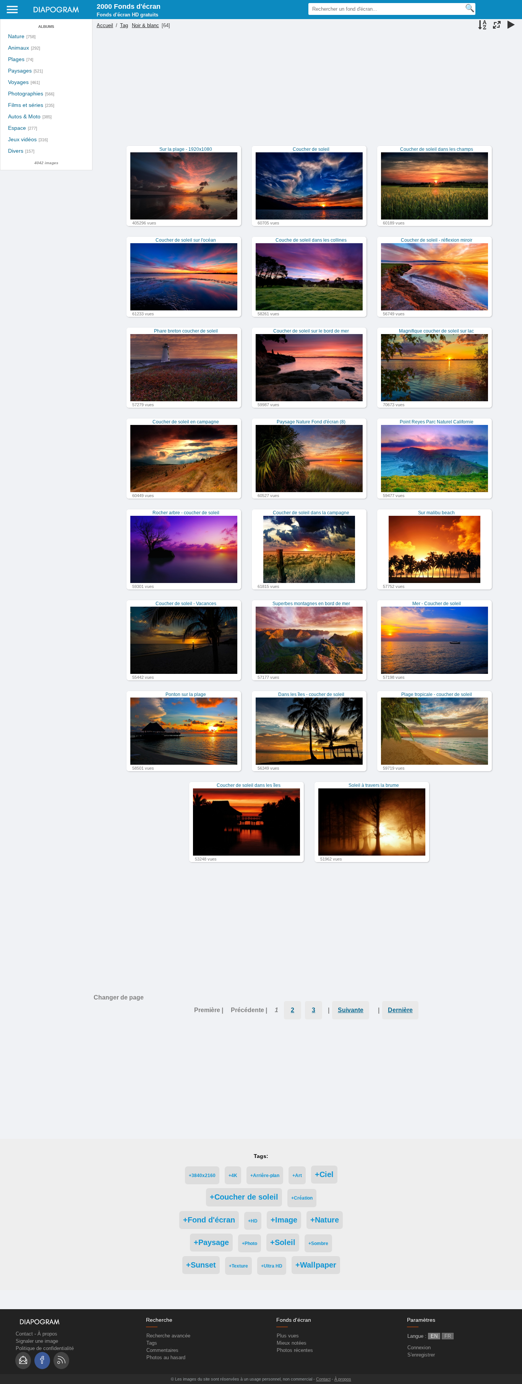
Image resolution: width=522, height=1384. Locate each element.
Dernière (400, 1010)
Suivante (350, 1010)
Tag (124, 25)
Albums (46, 26)
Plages (16, 59)
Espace (17, 128)
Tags (151, 1343)
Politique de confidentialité (45, 1348)
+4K (233, 1175)
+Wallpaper (315, 1265)
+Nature (324, 1220)
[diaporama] (510, 25)
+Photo (249, 1243)
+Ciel (324, 1174)
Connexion (419, 1347)
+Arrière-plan (264, 1175)
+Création (302, 1197)
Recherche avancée (168, 1336)
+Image (284, 1220)
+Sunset (201, 1265)
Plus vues (288, 1336)
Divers (15, 151)
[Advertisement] (306, 92)
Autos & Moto (24, 117)
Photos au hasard (165, 1357)
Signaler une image (37, 1341)
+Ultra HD (271, 1265)
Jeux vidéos (22, 139)
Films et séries (25, 105)
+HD (253, 1220)
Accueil (105, 25)
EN (434, 1336)
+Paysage (211, 1242)
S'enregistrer (421, 1355)
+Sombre (318, 1243)
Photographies (25, 94)
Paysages (20, 71)
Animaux (18, 48)
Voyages (18, 82)
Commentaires (162, 1350)
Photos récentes (295, 1350)
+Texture (238, 1265)
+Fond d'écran (209, 1220)
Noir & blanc (145, 25)
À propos (47, 1334)
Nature (16, 36)
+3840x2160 (202, 1175)
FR (447, 1336)
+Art (297, 1175)
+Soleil (282, 1242)
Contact (24, 1334)
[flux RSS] (61, 1360)
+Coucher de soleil (244, 1197)
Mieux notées (291, 1343)
